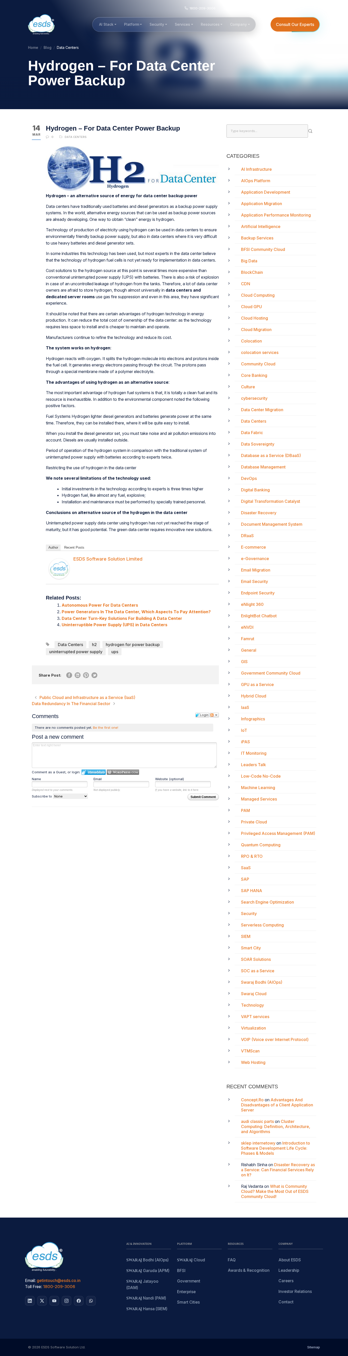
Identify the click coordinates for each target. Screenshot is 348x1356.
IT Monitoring (253, 753)
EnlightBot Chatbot (259, 615)
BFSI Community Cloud (263, 249)
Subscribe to (42, 796)
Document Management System (271, 524)
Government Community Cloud (270, 673)
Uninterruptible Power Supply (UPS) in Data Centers (114, 624)
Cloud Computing (258, 295)
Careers (285, 1280)
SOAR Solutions (256, 959)
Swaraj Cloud (253, 993)
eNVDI (247, 627)
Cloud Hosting (254, 318)
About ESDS (289, 1260)
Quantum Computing (260, 844)
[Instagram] (66, 1301)
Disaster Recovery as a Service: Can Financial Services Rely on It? (278, 1169)
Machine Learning (258, 787)
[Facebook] (79, 1301)
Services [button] (182, 24)
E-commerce (253, 547)
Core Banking (254, 375)
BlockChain (252, 272)
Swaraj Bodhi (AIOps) (261, 982)
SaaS (246, 867)
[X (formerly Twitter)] (42, 1301)
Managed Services (259, 799)
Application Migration (261, 203)
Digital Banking (255, 489)
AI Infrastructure (256, 169)
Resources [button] (210, 24)
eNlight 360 (252, 604)
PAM (245, 810)
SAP (245, 879)
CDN (245, 283)
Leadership (288, 1270)
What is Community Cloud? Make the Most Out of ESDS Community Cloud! (275, 1191)
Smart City (251, 947)
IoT (244, 730)
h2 (94, 644)
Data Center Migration (262, 409)
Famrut (247, 638)
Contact (285, 1302)
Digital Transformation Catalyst (270, 501)
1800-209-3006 (59, 1286)
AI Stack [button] (106, 24)
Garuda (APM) (147, 1271)
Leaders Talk (253, 764)
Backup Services (257, 237)
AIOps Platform (255, 180)
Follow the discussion (214, 715)
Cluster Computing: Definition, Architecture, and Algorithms (275, 1126)
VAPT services (255, 1016)
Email (97, 779)
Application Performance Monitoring (276, 215)
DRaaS (247, 535)
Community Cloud (258, 363)
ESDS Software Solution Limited (107, 559)
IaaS (245, 707)
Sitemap (313, 1347)
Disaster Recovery (258, 512)
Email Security (254, 581)
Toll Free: (33, 1286)
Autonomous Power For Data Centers (100, 605)
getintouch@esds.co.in (59, 1280)
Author (53, 547)
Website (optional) (169, 779)
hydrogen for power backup (133, 644)
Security (249, 913)
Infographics (253, 718)
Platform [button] (131, 24)
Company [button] (238, 24)
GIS (244, 661)
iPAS (245, 741)
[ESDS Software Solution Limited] (59, 569)
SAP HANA (251, 890)
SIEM (245, 936)
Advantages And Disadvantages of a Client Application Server (277, 1104)
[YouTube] (54, 1301)
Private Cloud (254, 821)
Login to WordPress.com (123, 772)
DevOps (249, 478)
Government (188, 1281)
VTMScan (250, 1050)
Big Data (249, 260)
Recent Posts (74, 547)
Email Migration (255, 570)
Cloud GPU (251, 306)
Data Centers (76, 137)
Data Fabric (252, 432)
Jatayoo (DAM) (142, 1284)
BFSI (181, 1270)
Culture (248, 386)
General (248, 650)
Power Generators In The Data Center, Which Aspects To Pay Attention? (136, 611)
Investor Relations (295, 1291)
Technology (252, 1005)
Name (36, 779)
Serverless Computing (262, 924)
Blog (47, 47)
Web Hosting (253, 1062)
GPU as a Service (257, 684)
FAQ (232, 1260)
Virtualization (253, 1028)
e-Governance (255, 558)
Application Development (265, 192)
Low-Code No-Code (261, 776)
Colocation (251, 341)
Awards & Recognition (248, 1270)
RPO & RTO (252, 856)
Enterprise (186, 1291)
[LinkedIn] (30, 1301)
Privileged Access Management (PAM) (278, 833)
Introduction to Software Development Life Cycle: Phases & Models (275, 1148)
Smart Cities (188, 1302)
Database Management (263, 466)
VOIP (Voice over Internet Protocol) (275, 1039)
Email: (30, 1280)
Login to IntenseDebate (94, 772)
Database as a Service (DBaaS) (271, 455)
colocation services (259, 352)
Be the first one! (105, 727)
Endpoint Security (258, 592)
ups (114, 651)
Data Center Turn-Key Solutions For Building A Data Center (122, 618)
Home (33, 47)
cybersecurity (254, 398)
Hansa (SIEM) (146, 1309)
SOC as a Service (257, 970)
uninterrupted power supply (75, 651)
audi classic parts (257, 1121)
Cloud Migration (256, 329)
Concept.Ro (252, 1099)
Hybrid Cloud (253, 695)
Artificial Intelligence (260, 226)
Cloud (191, 1260)
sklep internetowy (258, 1143)
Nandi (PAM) (146, 1298)
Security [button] (157, 24)
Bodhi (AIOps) (147, 1260)
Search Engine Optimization (267, 902)
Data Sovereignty (257, 444)
